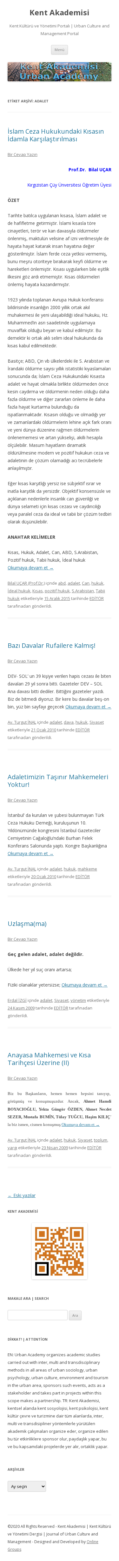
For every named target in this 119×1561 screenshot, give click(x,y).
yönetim (78, 1000)
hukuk (97, 583)
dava (69, 722)
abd (62, 583)
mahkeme (87, 869)
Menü (59, 49)
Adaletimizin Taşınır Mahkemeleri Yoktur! (58, 781)
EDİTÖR (96, 598)
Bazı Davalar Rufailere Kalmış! (52, 645)
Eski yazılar (22, 1195)
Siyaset (96, 722)
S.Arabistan (83, 591)
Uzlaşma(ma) (27, 923)
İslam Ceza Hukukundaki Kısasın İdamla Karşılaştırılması (56, 135)
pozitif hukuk (57, 591)
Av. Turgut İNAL (22, 722)
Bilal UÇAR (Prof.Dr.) (26, 583)
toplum (100, 1140)
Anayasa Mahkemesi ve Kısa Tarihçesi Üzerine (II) (49, 1059)
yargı (12, 1147)
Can (85, 583)
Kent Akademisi (59, 13)
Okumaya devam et (31, 568)
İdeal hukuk (19, 591)
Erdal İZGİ (17, 1000)
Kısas (37, 591)
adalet (74, 583)
